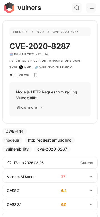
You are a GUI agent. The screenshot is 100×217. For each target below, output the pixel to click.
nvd (27, 67)
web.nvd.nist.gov (55, 67)
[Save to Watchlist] (36, 75)
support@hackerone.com (56, 60)
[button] (50, 163)
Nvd (40, 31)
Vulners (20, 31)
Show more (26, 107)
